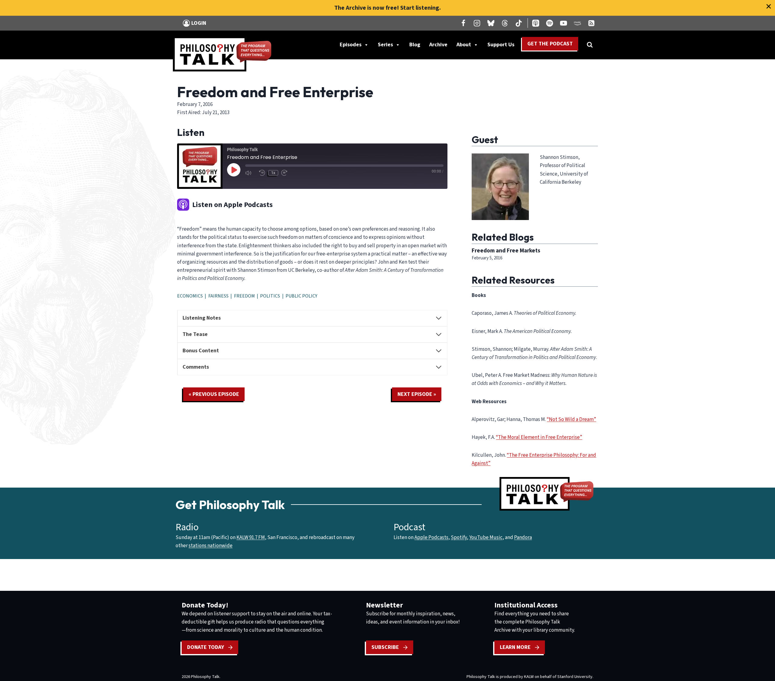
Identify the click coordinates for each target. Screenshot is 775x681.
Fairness (218, 296)
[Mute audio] (250, 172)
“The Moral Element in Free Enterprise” (539, 437)
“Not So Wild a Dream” (571, 419)
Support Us (503, 46)
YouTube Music (486, 537)
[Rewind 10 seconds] (262, 172)
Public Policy (301, 296)
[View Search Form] (589, 44)
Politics (270, 296)
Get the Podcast (550, 44)
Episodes (350, 44)
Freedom (244, 296)
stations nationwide (210, 545)
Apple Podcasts (431, 537)
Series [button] (385, 44)
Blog (414, 44)
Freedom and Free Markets (506, 250)
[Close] (768, 6)
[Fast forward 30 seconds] (286, 172)
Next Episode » (416, 394)
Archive (438, 44)
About (464, 44)
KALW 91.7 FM (250, 537)
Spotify (459, 537)
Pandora (523, 537)
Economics (190, 296)
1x (273, 173)
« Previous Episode (214, 394)
